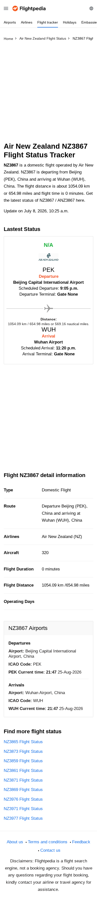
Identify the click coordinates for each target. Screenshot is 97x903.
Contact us (50, 850)
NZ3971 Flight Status (23, 808)
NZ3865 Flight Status (23, 741)
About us (15, 842)
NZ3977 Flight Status (23, 818)
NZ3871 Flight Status (23, 780)
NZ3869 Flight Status (23, 789)
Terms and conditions (47, 842)
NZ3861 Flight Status (23, 770)
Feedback (81, 842)
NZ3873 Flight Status (23, 751)
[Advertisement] (48, 93)
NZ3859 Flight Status (23, 761)
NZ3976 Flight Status (23, 799)
